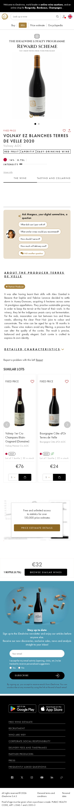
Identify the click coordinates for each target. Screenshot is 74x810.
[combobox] (13, 477)
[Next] (67, 424)
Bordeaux (42, 7)
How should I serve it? (30, 238)
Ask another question (33, 253)
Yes (14, 667)
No (22, 667)
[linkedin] (52, 777)
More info (8, 172)
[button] (35, 85)
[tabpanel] (37, 193)
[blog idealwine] (61, 777)
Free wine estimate (21, 721)
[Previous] (6, 424)
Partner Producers (21, 754)
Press (12, 760)
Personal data (66, 794)
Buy (13, 25)
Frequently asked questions (27, 766)
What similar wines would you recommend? (40, 231)
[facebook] (12, 777)
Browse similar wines (46, 572)
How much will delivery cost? (33, 246)
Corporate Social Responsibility (29, 741)
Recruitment (17, 728)
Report (39, 360)
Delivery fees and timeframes (28, 747)
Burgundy (30, 7)
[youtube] (41, 777)
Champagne (55, 7)
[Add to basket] (25, 477)
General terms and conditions (46, 794)
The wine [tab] (20, 178)
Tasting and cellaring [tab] (54, 178)
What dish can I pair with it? (33, 224)
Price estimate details (37, 527)
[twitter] (22, 777)
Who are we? (17, 734)
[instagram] (32, 777)
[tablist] (37, 178)
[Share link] (69, 130)
